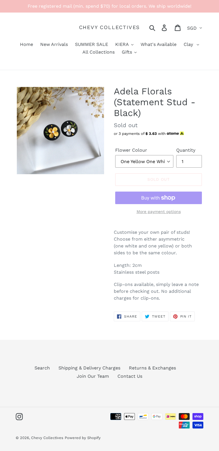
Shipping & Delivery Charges (89, 368)
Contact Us (129, 376)
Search (42, 368)
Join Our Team (93, 376)
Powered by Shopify (83, 438)
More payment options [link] (159, 211)
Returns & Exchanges (152, 368)
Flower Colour (131, 150)
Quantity (185, 150)
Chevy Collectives (109, 27)
